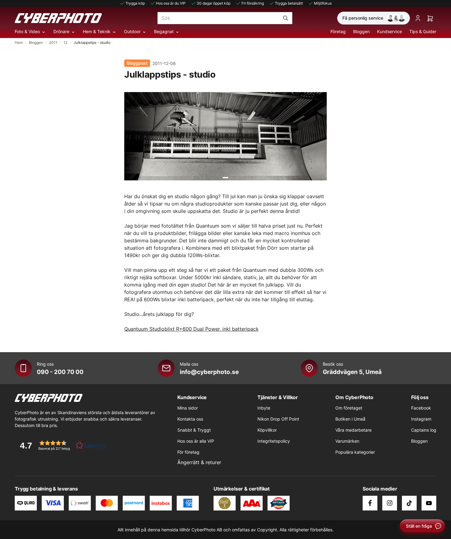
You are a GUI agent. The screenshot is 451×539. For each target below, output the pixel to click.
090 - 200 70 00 (60, 371)
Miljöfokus (323, 3)
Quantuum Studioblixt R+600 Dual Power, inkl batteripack (191, 329)
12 (65, 42)
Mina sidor (187, 407)
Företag (338, 31)
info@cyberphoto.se (209, 371)
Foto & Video (27, 31)
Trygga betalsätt (289, 3)
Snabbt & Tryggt (194, 430)
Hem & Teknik (96, 31)
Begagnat (164, 31)
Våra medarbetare (353, 430)
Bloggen (361, 31)
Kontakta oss (190, 419)
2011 (53, 42)
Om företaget (348, 407)
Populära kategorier (355, 452)
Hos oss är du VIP (171, 3)
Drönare (61, 31)
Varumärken (347, 441)
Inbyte (263, 407)
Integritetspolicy (273, 441)
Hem (19, 42)
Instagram (421, 419)
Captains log (423, 430)
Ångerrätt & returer (199, 462)
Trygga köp (135, 3)
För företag (188, 452)
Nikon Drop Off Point (278, 419)
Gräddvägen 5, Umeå (352, 371)
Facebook (421, 407)
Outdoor (132, 31)
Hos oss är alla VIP (195, 441)
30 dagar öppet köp (213, 3)
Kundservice (389, 31)
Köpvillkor (267, 430)
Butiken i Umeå (350, 419)
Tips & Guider (422, 31)
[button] (61, 445)
